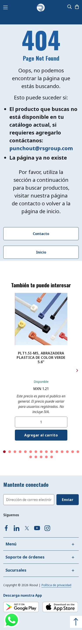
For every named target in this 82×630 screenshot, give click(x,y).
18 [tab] (41, 457)
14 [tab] (72, 451)
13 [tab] (67, 451)
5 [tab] (25, 451)
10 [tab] (51, 451)
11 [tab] (57, 451)
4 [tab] (20, 451)
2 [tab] (9, 451)
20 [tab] (51, 457)
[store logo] (40, 8)
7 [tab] (36, 451)
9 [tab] (46, 451)
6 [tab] (30, 451)
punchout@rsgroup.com (41, 148)
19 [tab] (46, 457)
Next (77, 370)
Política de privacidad (56, 585)
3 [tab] (15, 451)
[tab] (41, 544)
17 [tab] (36, 457)
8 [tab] (41, 451)
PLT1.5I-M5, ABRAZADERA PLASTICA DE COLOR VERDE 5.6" (41, 357)
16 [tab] (30, 457)
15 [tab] (78, 451)
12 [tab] (62, 451)
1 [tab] (4, 451)
